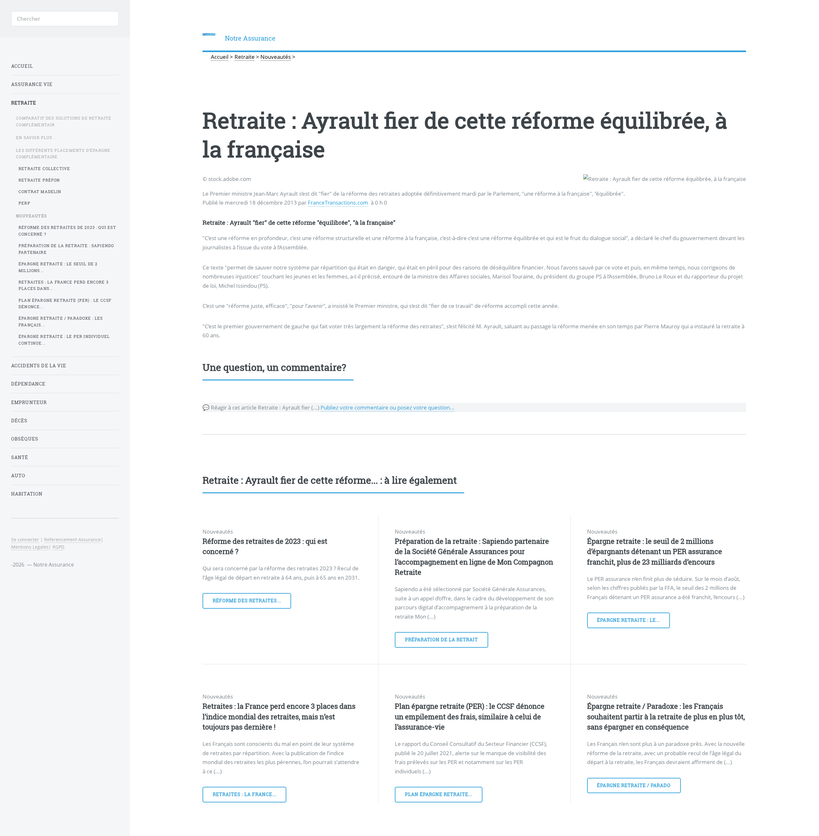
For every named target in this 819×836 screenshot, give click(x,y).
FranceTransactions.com (338, 202)
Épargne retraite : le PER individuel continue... (64, 340)
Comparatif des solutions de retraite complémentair (63, 121)
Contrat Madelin (40, 191)
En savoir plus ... (37, 137)
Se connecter (25, 539)
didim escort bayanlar (335, 345)
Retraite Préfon (39, 180)
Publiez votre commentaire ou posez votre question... (388, 407)
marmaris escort (236, 345)
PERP (24, 203)
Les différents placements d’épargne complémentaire (63, 154)
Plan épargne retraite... (439, 794)
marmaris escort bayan (299, 345)
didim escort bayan (265, 345)
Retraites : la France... (244, 794)
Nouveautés (31, 215)
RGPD (58, 547)
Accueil (22, 66)
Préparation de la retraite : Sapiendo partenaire (66, 249)
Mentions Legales (30, 547)
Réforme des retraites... (247, 601)
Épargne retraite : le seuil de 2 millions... (58, 267)
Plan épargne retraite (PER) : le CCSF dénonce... (65, 303)
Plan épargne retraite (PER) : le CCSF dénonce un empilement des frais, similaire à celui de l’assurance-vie (470, 716)
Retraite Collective (44, 168)
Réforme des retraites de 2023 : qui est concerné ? (67, 231)
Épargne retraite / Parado (634, 785)
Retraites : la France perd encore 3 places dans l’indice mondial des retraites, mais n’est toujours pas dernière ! (279, 716)
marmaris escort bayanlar (373, 345)
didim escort (212, 345)
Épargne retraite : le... (628, 620)
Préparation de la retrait (441, 640)
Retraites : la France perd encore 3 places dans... (63, 285)
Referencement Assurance (72, 539)
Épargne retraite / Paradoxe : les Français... (61, 321)
